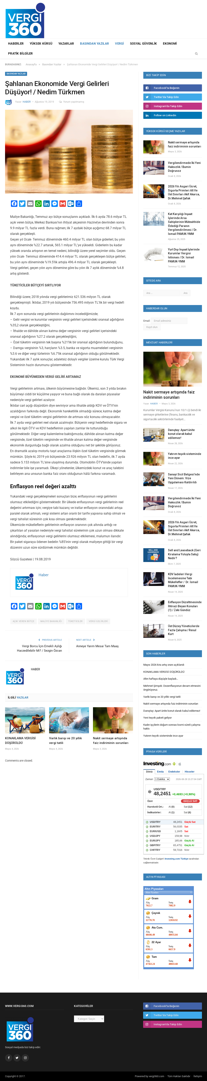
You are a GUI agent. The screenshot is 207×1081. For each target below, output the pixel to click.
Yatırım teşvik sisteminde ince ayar (184, 456)
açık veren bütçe (23, 621)
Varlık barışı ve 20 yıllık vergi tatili (162, 696)
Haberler (16, 43)
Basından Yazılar (94, 43)
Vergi (119, 43)
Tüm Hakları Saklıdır (178, 1076)
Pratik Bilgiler (20, 53)
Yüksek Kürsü (41, 43)
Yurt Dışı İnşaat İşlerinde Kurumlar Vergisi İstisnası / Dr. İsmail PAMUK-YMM (184, 255)
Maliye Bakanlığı (51, 621)
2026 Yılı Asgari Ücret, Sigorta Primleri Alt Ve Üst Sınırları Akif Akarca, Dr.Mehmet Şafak (184, 192)
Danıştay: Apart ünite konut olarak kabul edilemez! (181, 433)
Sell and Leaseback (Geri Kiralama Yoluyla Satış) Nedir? (184, 554)
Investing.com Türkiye (176, 858)
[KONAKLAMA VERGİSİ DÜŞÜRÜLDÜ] (25, 720)
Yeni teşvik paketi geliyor (157, 717)
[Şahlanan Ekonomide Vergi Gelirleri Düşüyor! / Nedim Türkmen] (69, 152)
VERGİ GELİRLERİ (98, 621)
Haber (27, 101)
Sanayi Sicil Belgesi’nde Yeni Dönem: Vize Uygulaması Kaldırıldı (184, 478)
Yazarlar (66, 43)
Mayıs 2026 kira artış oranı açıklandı (163, 664)
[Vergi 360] (27, 18)
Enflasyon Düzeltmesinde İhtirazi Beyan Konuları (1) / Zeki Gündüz (185, 606)
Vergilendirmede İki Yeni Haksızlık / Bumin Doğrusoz (184, 166)
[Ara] (196, 54)
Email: (147, 320)
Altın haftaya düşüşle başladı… (160, 678)
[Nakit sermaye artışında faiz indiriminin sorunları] (113, 720)
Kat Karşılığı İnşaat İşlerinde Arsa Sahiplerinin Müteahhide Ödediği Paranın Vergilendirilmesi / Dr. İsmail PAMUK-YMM (184, 223)
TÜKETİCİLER (75, 621)
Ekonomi (170, 43)
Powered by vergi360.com (149, 1076)
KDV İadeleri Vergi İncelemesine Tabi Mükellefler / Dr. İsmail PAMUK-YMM (183, 580)
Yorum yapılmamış (73, 101)
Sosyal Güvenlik (143, 43)
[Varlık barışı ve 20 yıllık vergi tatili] (69, 720)
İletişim (197, 1076)
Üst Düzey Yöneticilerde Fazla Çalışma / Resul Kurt (183, 630)
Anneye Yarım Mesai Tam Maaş (97, 646)
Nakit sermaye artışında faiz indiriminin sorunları (184, 144)
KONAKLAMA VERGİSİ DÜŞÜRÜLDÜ (163, 671)
